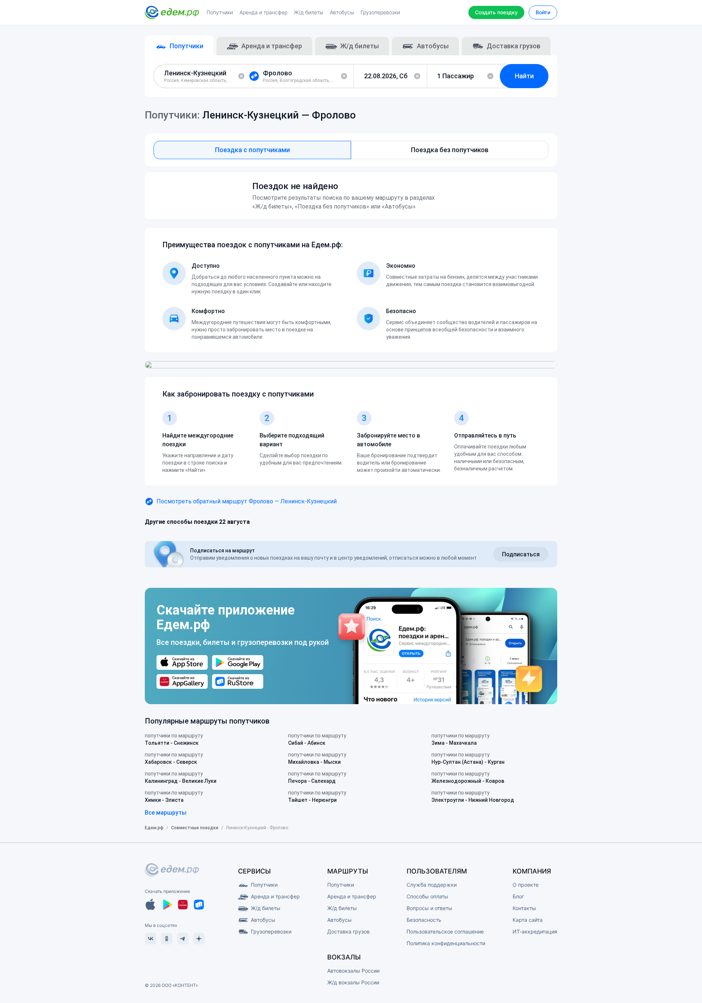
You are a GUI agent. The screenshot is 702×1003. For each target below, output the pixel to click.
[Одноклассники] (167, 938)
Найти (524, 76)
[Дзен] (199, 938)
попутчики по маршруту (174, 739)
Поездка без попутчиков (449, 150)
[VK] (150, 938)
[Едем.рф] (172, 12)
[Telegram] (183, 938)
